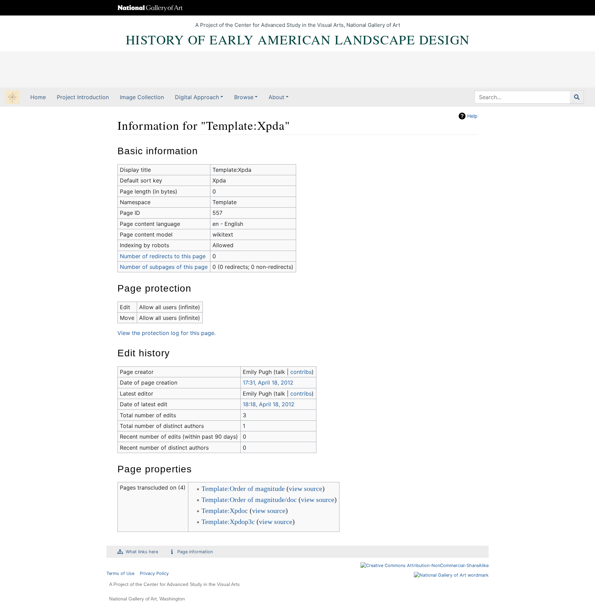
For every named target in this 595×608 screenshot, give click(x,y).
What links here (142, 551)
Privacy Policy (154, 573)
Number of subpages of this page (164, 266)
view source (305, 488)
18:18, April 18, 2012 (268, 404)
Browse (243, 97)
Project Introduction (83, 97)
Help (472, 116)
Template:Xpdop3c (228, 521)
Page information (195, 551)
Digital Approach (197, 97)
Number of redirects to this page (163, 256)
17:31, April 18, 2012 (268, 382)
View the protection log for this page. (166, 332)
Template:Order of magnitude (243, 488)
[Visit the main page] (12, 98)
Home (38, 97)
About (276, 97)
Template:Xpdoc (224, 510)
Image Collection (142, 97)
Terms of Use (120, 573)
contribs (301, 371)
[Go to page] (577, 97)
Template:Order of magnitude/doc (249, 499)
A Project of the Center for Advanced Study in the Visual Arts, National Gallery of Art (297, 25)
